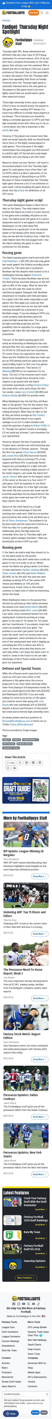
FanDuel (16, 740)
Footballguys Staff (23, 42)
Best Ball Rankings (37, 1340)
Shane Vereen (9, 573)
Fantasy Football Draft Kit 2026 (33, 1247)
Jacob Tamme (9, 476)
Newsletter (7, 1377)
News (5, 1367)
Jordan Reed (12, 455)
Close (44, 1412)
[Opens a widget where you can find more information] (11, 1414)
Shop (30, 1367)
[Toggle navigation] (47, 13)
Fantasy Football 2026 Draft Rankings (36, 1218)
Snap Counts (34, 1349)
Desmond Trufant (11, 748)
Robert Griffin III (42, 425)
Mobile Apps (34, 1372)
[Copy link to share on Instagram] (8, 768)
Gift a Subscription (37, 1377)
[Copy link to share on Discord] (14, 768)
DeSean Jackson (24, 744)
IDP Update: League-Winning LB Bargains (23, 853)
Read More (38, 876)
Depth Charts (34, 1344)
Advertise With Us (37, 1363)
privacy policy (10, 1406)
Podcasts (7, 1372)
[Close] (47, 1394)
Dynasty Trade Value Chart (39, 1334)
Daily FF (6, 740)
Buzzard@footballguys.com (16, 721)
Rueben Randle (9, 395)
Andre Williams (37, 573)
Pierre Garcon (30, 452)
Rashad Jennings (30, 569)
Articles (6, 20)
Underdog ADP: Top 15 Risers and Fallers (24, 914)
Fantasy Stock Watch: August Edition (21, 1036)
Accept (35, 1412)
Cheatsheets (8, 1345)
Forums (31, 1381)
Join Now (33, 12)
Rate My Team (32, 1232)
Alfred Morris (31, 607)
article (5, 130)
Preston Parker (41, 385)
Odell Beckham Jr (11, 261)
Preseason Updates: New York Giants (22, 1154)
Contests (32, 1386)
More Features (24, 1277)
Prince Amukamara (18, 520)
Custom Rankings (10, 1341)
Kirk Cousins (38, 415)
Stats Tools (34, 1354)
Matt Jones (32, 610)
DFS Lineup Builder (37, 1327)
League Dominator (11, 1336)
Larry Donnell (28, 392)
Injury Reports (9, 1386)
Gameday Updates (34, 1261)
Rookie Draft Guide (11, 1381)
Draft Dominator (10, 1332)
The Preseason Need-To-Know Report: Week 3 (22, 971)
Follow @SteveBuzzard (21, 724)
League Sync (8, 1327)
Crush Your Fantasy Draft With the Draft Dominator (35, 1201)
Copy (11, 762)
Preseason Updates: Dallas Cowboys (20, 1097)
